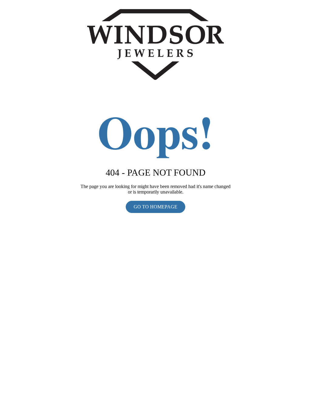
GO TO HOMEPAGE (155, 206)
